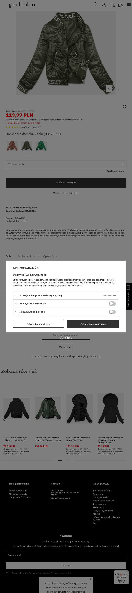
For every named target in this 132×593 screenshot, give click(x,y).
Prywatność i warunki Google (68, 285)
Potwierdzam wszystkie (93, 323)
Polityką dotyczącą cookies (86, 280)
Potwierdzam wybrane (38, 323)
